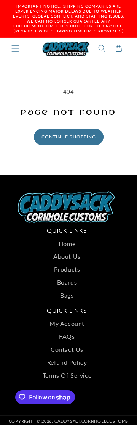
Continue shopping (68, 137)
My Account (66, 323)
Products (67, 269)
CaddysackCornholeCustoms (91, 421)
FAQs (67, 336)
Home (67, 243)
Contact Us (67, 349)
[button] (15, 48)
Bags (66, 295)
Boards (67, 282)
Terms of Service (67, 375)
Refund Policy (67, 362)
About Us (67, 256)
